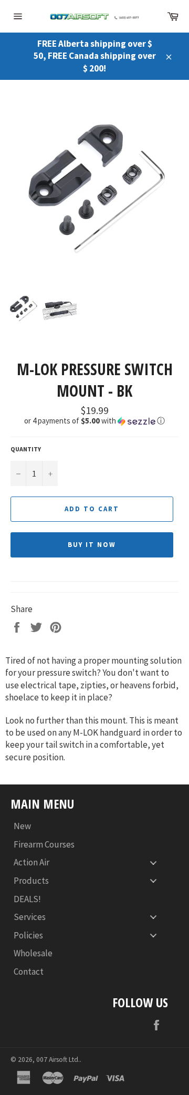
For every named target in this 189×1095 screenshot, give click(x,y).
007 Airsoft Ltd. (58, 1059)
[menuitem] (89, 826)
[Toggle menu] (153, 862)
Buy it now (92, 544)
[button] (94, 421)
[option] (94, 185)
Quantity (25, 449)
